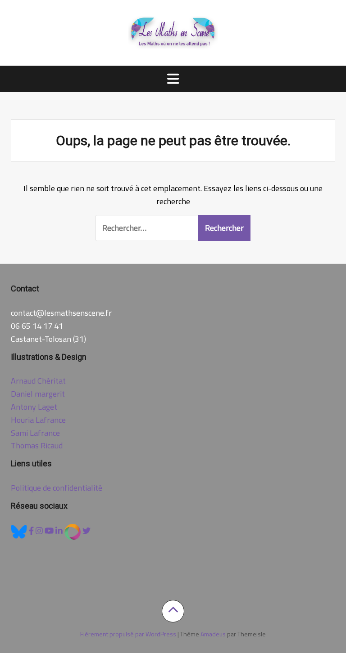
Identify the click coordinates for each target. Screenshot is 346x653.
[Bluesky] (20, 531)
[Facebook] (32, 531)
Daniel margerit (38, 394)
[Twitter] (86, 531)
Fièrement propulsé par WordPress (128, 634)
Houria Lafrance (38, 420)
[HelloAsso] (73, 531)
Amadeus (213, 634)
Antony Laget (34, 407)
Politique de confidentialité (56, 488)
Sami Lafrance (35, 433)
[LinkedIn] (59, 531)
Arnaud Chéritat (38, 381)
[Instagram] (40, 531)
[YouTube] (50, 531)
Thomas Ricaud (37, 445)
